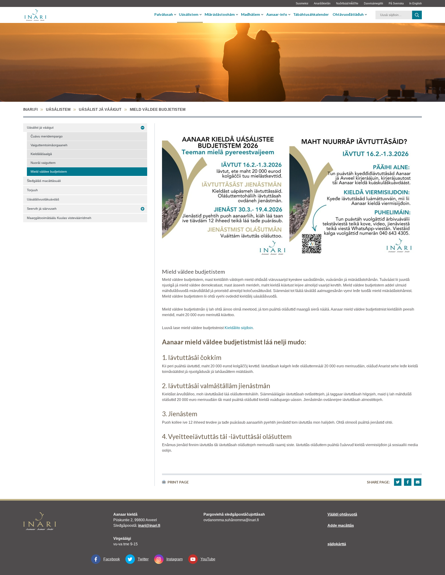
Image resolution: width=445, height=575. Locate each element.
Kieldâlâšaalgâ (41, 154)
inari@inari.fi (149, 525)
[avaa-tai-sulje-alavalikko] (175, 14)
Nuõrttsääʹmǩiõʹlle (347, 3)
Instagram (174, 559)
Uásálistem (188, 14)
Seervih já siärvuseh (42, 208)
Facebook (111, 559)
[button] (397, 482)
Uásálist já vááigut (100, 109)
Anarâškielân (322, 3)
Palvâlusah (163, 14)
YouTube (207, 559)
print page (178, 482)
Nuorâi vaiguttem (43, 163)
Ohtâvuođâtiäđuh (348, 14)
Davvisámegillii (373, 3)
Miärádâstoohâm (220, 14)
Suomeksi (302, 3)
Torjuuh (32, 190)
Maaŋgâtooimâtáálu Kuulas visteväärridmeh (59, 218)
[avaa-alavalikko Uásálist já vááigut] (142, 127)
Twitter (143, 559)
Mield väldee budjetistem (49, 171)
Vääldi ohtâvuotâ (342, 514)
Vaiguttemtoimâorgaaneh (49, 145)
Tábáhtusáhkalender (311, 14)
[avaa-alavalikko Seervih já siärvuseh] (142, 208)
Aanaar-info (276, 14)
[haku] (417, 15)
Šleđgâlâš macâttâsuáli (44, 181)
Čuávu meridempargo (47, 136)
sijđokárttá (336, 544)
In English (415, 3)
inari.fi (30, 109)
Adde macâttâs (340, 525)
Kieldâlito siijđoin (239, 328)
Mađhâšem (250, 14)
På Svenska (396, 3)
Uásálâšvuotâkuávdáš (43, 199)
